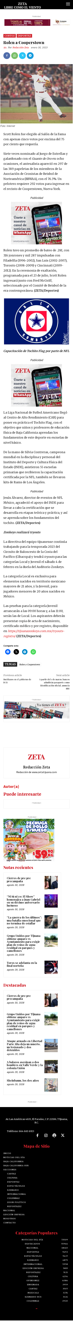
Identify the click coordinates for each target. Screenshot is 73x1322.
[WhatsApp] (14, 57)
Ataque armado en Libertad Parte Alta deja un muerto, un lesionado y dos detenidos (24, 1047)
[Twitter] (22, 57)
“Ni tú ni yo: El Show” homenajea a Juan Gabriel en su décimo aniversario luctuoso (23, 902)
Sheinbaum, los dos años (23, 1082)
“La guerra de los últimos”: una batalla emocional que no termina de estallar (24, 922)
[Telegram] (30, 57)
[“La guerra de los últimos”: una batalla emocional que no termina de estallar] (51, 923)
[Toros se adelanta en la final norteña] (51, 968)
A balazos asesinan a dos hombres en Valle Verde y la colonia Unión (25, 1066)
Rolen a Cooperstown (29, 666)
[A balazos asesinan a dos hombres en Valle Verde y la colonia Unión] (51, 1068)
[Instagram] (45, 1137)
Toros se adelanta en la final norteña (22, 966)
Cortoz (9, 37)
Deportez (24, 37)
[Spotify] (54, 1137)
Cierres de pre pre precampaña (19, 881)
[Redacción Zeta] (5, 49)
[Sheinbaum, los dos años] (51, 1086)
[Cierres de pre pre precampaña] (51, 884)
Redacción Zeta (20, 49)
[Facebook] (6, 57)
